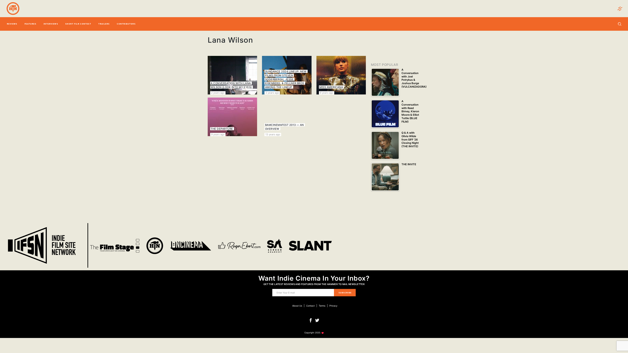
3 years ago (272, 92)
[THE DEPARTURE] (232, 117)
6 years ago (326, 92)
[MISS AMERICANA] (341, 75)
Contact (310, 305)
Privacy (333, 305)
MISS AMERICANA (331, 87)
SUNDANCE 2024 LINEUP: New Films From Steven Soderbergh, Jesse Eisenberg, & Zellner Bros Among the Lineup (286, 79)
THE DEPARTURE (222, 128)
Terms (322, 305)
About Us (297, 305)
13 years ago (272, 134)
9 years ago (218, 134)
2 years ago (218, 92)
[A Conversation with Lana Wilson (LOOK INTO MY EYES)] (232, 75)
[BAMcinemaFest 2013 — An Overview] (286, 117)
